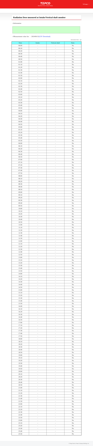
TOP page (85, 4)
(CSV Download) (44, 36)
